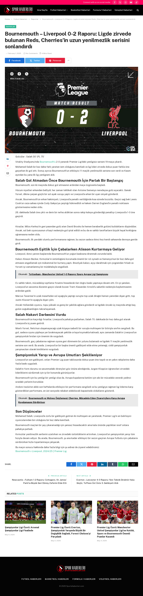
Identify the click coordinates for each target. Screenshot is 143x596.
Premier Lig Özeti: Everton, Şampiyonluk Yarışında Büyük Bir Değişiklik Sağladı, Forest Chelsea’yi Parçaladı (70, 532)
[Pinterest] (7, 166)
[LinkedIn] (7, 159)
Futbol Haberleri (58, 10)
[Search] (137, 10)
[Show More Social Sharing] (68, 60)
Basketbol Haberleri (80, 10)
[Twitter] (7, 151)
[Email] (7, 173)
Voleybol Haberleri (123, 10)
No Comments (32, 53)
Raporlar (10, 26)
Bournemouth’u (48, 161)
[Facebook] (7, 144)
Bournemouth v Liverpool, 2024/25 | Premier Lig (41, 451)
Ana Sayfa (42, 10)
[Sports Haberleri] (18, 10)
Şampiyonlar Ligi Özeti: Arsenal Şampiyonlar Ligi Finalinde (22, 529)
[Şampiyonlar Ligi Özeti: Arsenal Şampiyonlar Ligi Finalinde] (25, 512)
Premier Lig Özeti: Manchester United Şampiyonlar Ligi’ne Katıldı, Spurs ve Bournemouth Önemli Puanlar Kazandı (115, 532)
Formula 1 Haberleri (102, 10)
